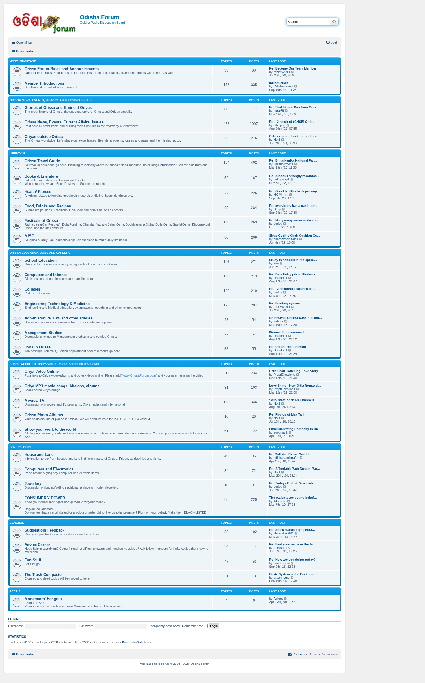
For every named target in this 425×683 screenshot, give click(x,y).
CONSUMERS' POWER (45, 498)
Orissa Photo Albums (44, 415)
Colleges (32, 289)
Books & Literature (41, 176)
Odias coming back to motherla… (294, 136)
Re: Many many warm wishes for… (295, 220)
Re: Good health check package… (295, 191)
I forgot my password (165, 626)
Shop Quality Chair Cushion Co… (294, 235)
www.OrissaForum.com (139, 375)
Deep (277, 209)
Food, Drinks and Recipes (48, 206)
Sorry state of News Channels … (293, 400)
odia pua (279, 125)
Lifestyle (17, 153)
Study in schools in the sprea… (293, 260)
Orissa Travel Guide (42, 161)
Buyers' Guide (21, 447)
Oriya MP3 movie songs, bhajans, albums (62, 386)
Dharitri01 (280, 278)
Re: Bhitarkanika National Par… (293, 160)
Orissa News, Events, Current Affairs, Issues (64, 122)
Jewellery (33, 483)
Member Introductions (44, 83)
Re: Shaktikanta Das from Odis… (294, 107)
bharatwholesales (286, 239)
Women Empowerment (286, 332)
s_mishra (280, 547)
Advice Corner (37, 545)
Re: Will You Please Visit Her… (292, 454)
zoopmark (281, 432)
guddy (278, 223)
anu (276, 263)
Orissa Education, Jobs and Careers (40, 252)
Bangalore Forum (157, 663)
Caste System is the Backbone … (294, 574)
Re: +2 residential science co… (292, 289)
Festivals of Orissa (41, 220)
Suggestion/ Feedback (44, 530)
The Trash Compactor (44, 574)
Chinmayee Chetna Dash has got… (295, 317)
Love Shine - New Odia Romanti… (295, 385)
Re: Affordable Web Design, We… (294, 468)
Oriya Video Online (42, 371)
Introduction (278, 83)
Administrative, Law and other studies (59, 318)
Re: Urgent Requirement (287, 346)
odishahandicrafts (286, 457)
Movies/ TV (35, 400)
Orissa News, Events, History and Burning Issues (51, 100)
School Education (41, 260)
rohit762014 (282, 72)
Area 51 (16, 591)
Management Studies (43, 332)
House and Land (39, 454)
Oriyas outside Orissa (44, 136)
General (17, 522)
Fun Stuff (33, 560)
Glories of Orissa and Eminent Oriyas (58, 107)
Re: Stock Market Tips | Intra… (292, 530)
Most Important (23, 61)
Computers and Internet (46, 275)
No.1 (277, 139)
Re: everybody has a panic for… (293, 205)
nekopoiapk (282, 179)
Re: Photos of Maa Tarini (287, 414)
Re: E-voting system (284, 303)
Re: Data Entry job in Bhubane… (294, 274)
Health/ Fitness (38, 191)
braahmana (281, 577)
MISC (29, 236)
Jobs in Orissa (38, 347)
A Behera (280, 501)
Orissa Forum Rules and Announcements (62, 69)
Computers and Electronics (49, 469)
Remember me (193, 626)
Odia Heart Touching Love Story (293, 371)
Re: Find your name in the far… (293, 544)
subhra (278, 321)
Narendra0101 (284, 533)
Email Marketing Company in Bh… (295, 429)
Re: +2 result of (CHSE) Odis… (292, 121)
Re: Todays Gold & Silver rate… (293, 483)
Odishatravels (283, 86)
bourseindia (282, 563)
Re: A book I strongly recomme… (294, 176)
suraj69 (279, 110)
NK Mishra (281, 194)
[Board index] (45, 22)
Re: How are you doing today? (292, 559)
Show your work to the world (50, 429)
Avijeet (278, 598)
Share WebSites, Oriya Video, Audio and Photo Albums (54, 364)
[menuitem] (332, 42)
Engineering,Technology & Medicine (57, 304)
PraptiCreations (284, 374)
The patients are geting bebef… (293, 497)
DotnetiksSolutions (136, 642)
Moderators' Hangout (43, 599)
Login (13, 619)
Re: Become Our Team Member (292, 68)
